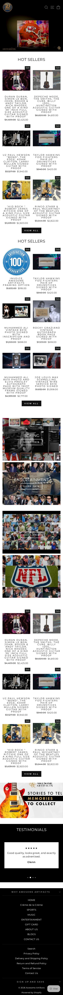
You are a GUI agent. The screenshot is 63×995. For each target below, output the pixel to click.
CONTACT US (31, 939)
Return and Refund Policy (31, 963)
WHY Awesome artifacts (30, 892)
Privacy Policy (31, 953)
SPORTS (31, 909)
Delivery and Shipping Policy (31, 958)
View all (31, 230)
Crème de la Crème (31, 905)
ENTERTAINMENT (31, 919)
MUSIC (31, 914)
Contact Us (31, 973)
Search (31, 948)
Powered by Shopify (31, 992)
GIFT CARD (31, 924)
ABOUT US (31, 929)
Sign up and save (31, 982)
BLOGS (31, 934)
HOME (31, 900)
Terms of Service (31, 968)
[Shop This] (31, 439)
